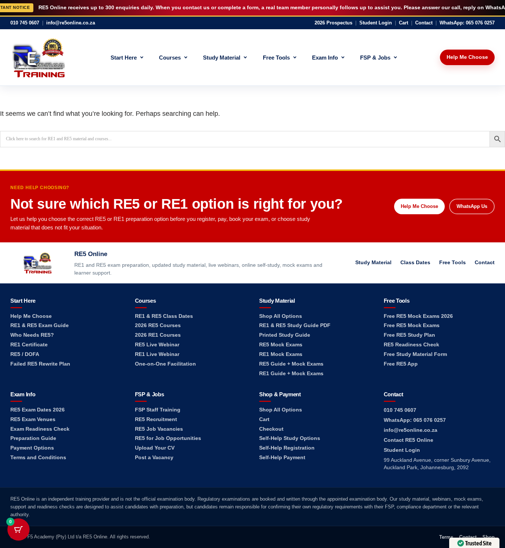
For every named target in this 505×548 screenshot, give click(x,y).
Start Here (124, 57)
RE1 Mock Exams (280, 354)
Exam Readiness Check (40, 429)
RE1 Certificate (29, 344)
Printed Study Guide (284, 335)
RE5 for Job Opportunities (168, 438)
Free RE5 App (401, 364)
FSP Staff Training (157, 410)
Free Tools (276, 57)
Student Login (375, 23)
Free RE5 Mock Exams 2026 (418, 316)
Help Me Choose (467, 57)
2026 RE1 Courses (158, 335)
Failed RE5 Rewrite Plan (40, 364)
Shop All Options (280, 316)
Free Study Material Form (415, 354)
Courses (170, 57)
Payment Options (32, 448)
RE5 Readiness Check (411, 344)
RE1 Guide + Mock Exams (291, 373)
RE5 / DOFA (24, 354)
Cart (403, 23)
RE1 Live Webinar (157, 354)
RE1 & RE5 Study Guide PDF (295, 325)
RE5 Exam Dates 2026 (37, 410)
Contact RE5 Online (408, 440)
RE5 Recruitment (156, 419)
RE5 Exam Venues (32, 419)
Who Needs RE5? (32, 335)
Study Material (221, 57)
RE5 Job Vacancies (159, 429)
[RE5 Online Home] (38, 57)
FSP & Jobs (375, 57)
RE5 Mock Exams (280, 344)
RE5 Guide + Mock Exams (291, 364)
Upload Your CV (154, 448)
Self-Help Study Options (289, 438)
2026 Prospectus (333, 23)
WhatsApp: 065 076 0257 (467, 23)
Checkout (271, 429)
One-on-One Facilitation (165, 364)
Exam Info (325, 57)
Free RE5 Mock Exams (412, 325)
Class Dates (415, 262)
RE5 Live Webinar (157, 344)
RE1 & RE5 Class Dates (164, 316)
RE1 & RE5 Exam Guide (39, 325)
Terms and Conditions (38, 457)
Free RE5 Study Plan (409, 335)
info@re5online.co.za (70, 23)
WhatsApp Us (472, 206)
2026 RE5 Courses (158, 325)
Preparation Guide (33, 438)
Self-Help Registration (287, 448)
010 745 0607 (24, 23)
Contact (424, 23)
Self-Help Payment (282, 457)
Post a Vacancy (154, 457)
